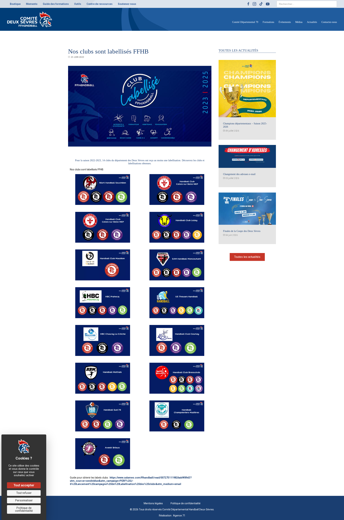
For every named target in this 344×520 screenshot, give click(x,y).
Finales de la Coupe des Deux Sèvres (241, 231)
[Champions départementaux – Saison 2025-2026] (247, 88)
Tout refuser (24, 493)
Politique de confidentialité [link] (24, 509)
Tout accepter (23, 485)
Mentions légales (153, 503)
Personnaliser (24, 500)
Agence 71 (179, 515)
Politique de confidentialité (185, 503)
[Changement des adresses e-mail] (247, 156)
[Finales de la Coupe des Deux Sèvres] (247, 208)
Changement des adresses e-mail (239, 174)
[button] (247, 257)
